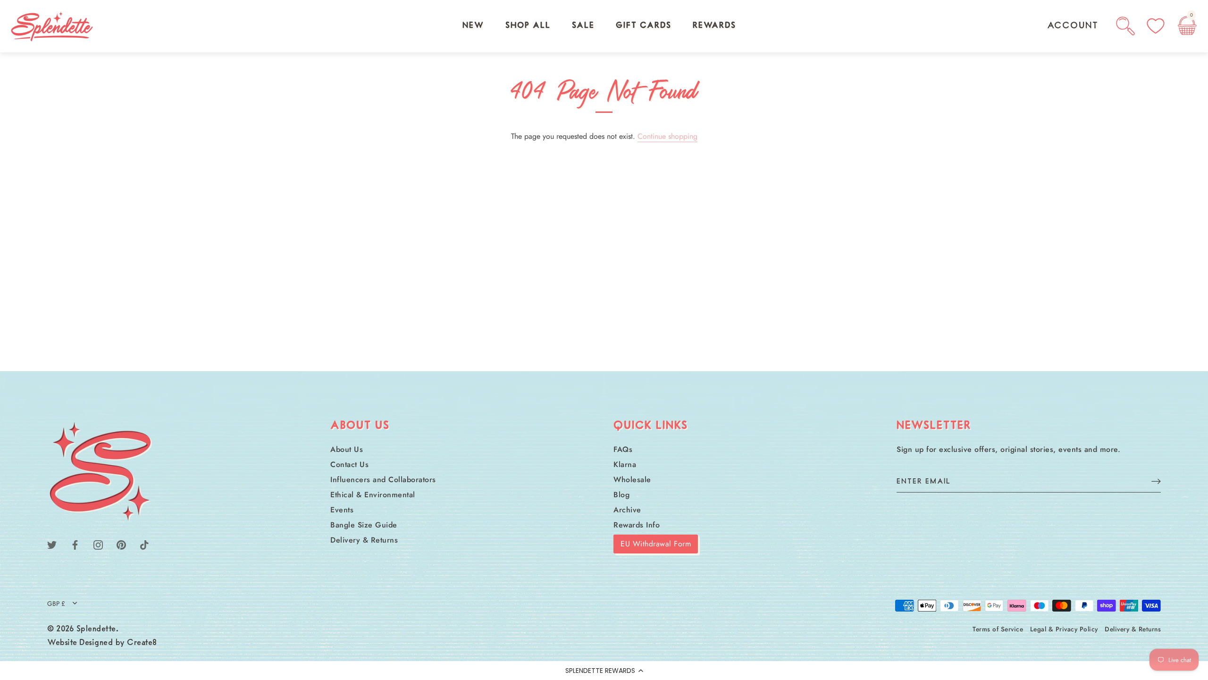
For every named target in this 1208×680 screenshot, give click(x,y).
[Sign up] (1156, 481)
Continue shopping (667, 136)
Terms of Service (998, 629)
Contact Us (349, 464)
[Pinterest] (121, 543)
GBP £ (56, 604)
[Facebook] (75, 543)
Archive (627, 509)
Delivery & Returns (364, 540)
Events (341, 509)
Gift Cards (643, 26)
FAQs (622, 449)
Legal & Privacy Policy (1064, 629)
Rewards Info (636, 524)
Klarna (624, 464)
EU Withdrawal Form (656, 543)
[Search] (1125, 26)
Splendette (96, 629)
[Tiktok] (144, 543)
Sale (583, 26)
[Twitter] (52, 543)
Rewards (714, 26)
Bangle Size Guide (363, 524)
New (473, 26)
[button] (604, 670)
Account (1073, 26)
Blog (621, 494)
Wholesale (632, 479)
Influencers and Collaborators (383, 479)
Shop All (528, 26)
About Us (346, 449)
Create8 (142, 643)
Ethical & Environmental (372, 494)
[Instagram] (98, 543)
